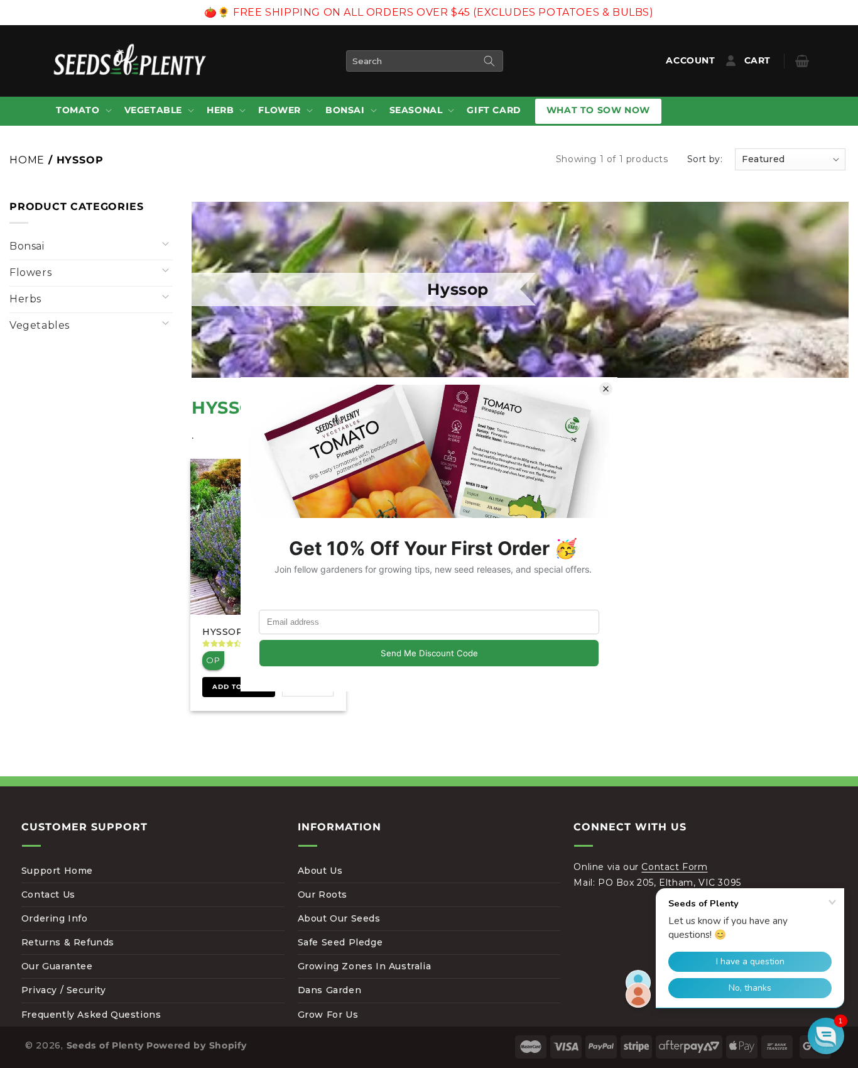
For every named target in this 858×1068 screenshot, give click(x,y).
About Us (320, 870)
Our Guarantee (57, 966)
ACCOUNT (693, 60)
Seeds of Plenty (105, 1045)
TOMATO (78, 110)
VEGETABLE (153, 110)
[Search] (489, 61)
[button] (82, 111)
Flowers (30, 272)
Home (27, 160)
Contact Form (674, 867)
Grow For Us (328, 1014)
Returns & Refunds (67, 942)
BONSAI (345, 110)
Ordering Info (54, 918)
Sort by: (704, 159)
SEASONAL (416, 110)
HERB (220, 110)
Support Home (57, 870)
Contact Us (48, 894)
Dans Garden (330, 990)
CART (767, 60)
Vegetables (39, 325)
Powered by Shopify (196, 1045)
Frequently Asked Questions (91, 1014)
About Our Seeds (339, 918)
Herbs (25, 299)
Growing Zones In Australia (365, 966)
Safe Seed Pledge (340, 942)
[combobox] (424, 61)
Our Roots (322, 894)
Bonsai (27, 246)
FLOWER (279, 110)
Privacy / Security (63, 990)
